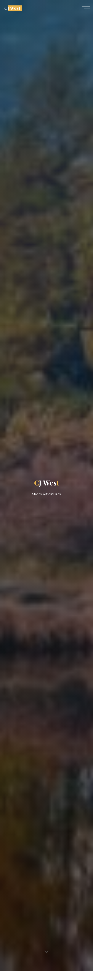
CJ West (12, 8)
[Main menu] (86, 8)
